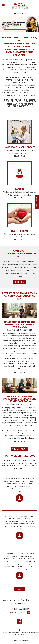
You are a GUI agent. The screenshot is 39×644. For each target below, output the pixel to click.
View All (20, 589)
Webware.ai (24, 641)
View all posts (19, 449)
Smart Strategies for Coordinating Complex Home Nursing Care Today (19, 398)
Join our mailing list (19, 609)
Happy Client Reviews (19, 455)
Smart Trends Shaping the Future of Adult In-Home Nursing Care (19, 324)
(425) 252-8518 (20, 13)
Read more (19, 372)
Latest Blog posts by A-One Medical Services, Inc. (19, 296)
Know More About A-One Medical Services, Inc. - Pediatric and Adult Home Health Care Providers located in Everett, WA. (19, 103)
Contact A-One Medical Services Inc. (19, 253)
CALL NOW (19, 282)
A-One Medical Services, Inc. (19, 600)
